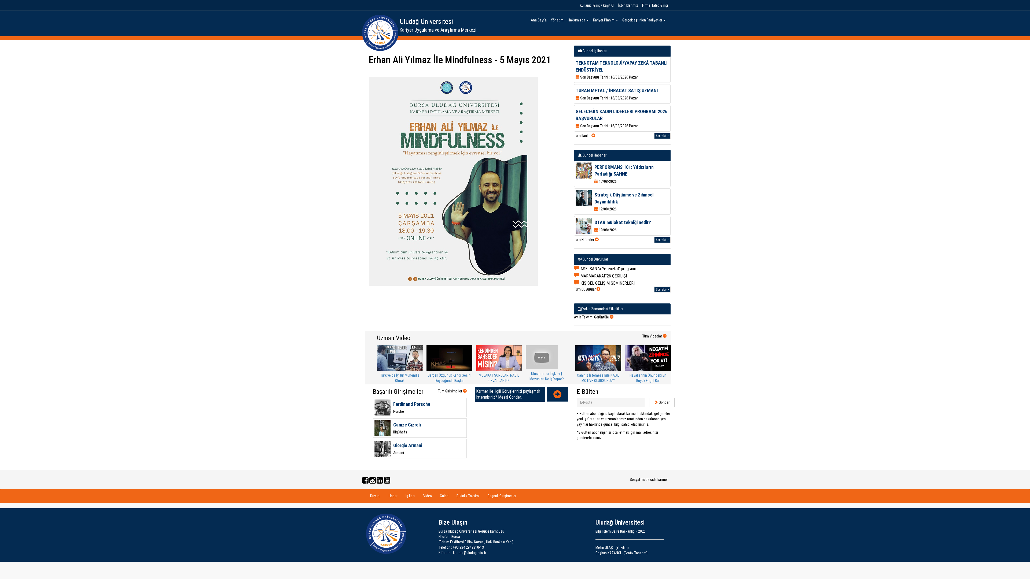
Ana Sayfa (539, 20)
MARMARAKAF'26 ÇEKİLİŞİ (603, 276)
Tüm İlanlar (582, 135)
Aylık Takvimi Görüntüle (592, 317)
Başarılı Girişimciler (502, 496)
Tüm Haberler (584, 239)
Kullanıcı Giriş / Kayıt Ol (597, 5)
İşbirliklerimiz (628, 5)
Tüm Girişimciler (450, 391)
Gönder (664, 402)
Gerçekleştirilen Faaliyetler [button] (642, 20)
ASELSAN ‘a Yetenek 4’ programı (607, 268)
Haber (393, 496)
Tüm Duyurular (585, 289)
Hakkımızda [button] (577, 20)
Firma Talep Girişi (655, 5)
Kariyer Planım (604, 20)
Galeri (444, 496)
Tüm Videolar (652, 336)
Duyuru (375, 496)
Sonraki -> (662, 136)
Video (427, 496)
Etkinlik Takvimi (468, 496)
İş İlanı (410, 496)
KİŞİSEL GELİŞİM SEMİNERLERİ (607, 283)
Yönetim (557, 20)
